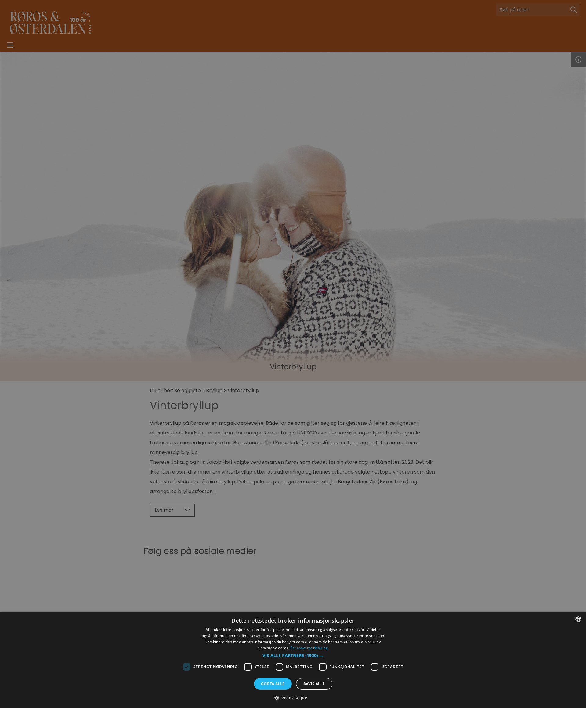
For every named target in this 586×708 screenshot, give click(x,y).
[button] (293, 655)
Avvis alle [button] (314, 683)
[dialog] (293, 660)
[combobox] (578, 619)
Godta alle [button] (273, 683)
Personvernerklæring (309, 647)
